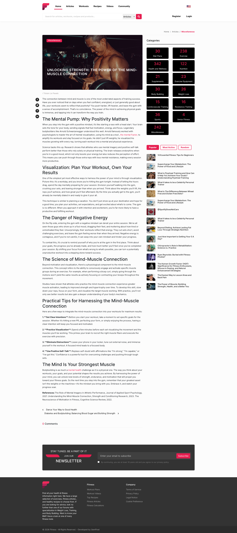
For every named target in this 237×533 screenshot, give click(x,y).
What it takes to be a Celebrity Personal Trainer (176, 183)
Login (189, 16)
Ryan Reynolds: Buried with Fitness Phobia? (174, 255)
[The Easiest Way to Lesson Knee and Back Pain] (151, 277)
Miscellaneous (54, 40)
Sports (157, 116)
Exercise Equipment (183, 78)
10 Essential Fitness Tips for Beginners (176, 155)
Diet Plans (157, 53)
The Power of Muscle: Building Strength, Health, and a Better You (173, 285)
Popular (153, 147)
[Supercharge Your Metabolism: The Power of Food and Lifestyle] (151, 166)
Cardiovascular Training (157, 103)
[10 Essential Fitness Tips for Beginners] (151, 157)
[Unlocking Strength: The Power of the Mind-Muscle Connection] (92, 62)
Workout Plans (93, 489)
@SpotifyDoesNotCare (168, 209)
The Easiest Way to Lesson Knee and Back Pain (174, 276)
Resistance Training (183, 103)
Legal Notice (131, 497)
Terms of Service (133, 489)
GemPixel (95, 529)
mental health (74, 370)
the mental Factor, (129, 134)
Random (185, 147)
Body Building (157, 91)
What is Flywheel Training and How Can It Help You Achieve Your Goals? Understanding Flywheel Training (176, 175)
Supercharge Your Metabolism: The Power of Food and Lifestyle (174, 165)
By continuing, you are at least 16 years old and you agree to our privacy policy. (135, 462)
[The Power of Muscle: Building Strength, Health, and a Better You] (151, 286)
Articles (70, 6)
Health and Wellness (158, 65)
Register (176, 16)
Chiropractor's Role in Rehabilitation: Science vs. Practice (175, 246)
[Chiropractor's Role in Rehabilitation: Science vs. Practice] (151, 248)
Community (124, 6)
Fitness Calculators (95, 505)
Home (58, 6)
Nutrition (183, 65)
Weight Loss (183, 91)
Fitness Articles (93, 501)
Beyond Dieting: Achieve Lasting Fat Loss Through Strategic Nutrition (174, 228)
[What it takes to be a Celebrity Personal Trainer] (151, 184)
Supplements (157, 78)
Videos (109, 6)
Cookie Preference (134, 501)
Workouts (84, 6)
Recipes (97, 6)
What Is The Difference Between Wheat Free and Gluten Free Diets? (176, 192)
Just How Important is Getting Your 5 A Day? (176, 237)
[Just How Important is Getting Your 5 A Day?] (151, 239)
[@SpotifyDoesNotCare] (151, 211)
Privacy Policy (132, 493)
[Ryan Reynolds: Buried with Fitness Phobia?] (151, 257)
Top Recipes (92, 497)
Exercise (183, 53)
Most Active (169, 147)
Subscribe (183, 455)
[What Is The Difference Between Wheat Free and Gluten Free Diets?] (151, 193)
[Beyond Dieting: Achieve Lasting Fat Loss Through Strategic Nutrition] (151, 229)
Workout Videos (94, 493)
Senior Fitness (183, 116)
